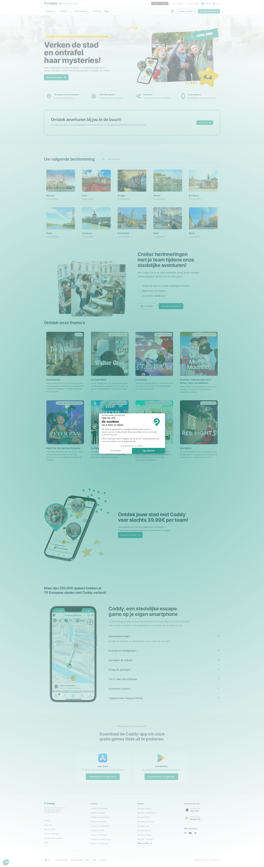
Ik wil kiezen (115, 451)
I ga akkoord (148, 451)
